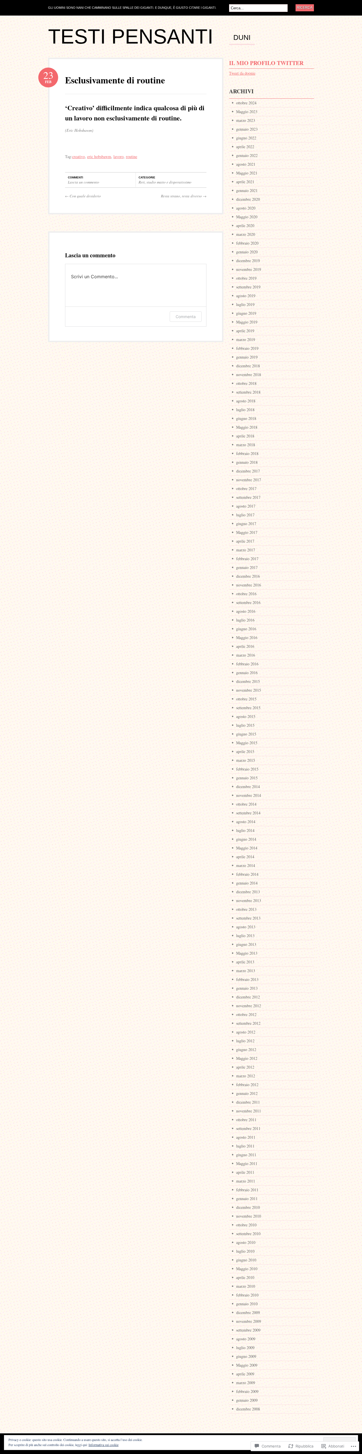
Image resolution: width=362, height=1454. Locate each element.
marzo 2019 (245, 339)
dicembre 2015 (248, 681)
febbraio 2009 (247, 1391)
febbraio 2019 (247, 348)
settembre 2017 (248, 497)
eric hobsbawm (99, 156)
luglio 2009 (245, 1347)
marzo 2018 (245, 444)
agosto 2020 (245, 208)
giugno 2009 (246, 1356)
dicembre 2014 (248, 786)
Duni (242, 37)
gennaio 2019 (247, 357)
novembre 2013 (248, 900)
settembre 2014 (248, 813)
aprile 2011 (245, 1172)
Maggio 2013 (246, 953)
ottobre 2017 (246, 488)
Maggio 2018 (246, 427)
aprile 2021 (245, 181)
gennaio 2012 (247, 1093)
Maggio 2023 (246, 111)
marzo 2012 (245, 1075)
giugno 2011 (246, 1154)
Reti (142, 182)
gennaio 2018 (247, 462)
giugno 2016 (246, 628)
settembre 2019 (248, 287)
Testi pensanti (130, 36)
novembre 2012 (248, 1005)
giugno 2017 (246, 523)
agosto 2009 (245, 1338)
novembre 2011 (248, 1111)
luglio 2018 (245, 409)
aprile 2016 (245, 646)
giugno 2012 (246, 1049)
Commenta (186, 316)
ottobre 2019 (246, 278)
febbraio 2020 (247, 243)
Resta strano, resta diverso (183, 196)
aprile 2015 (245, 751)
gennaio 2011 (247, 1198)
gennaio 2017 (247, 567)
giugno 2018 (246, 418)
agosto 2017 (245, 506)
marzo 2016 (245, 655)
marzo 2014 (245, 865)
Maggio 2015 (246, 742)
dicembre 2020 (248, 199)
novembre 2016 (248, 585)
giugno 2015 (246, 734)
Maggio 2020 (246, 216)
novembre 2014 (248, 795)
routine (131, 156)
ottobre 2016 (246, 593)
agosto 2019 (245, 295)
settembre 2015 (248, 707)
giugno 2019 (246, 313)
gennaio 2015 (247, 777)
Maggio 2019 (246, 322)
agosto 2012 (245, 1032)
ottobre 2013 (246, 909)
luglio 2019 (245, 304)
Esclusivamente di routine (115, 80)
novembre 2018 (248, 374)
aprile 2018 (245, 436)
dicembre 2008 (248, 1409)
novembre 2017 (248, 479)
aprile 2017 (245, 541)
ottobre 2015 (246, 699)
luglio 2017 (245, 514)
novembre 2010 (248, 1216)
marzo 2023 (245, 120)
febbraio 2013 (247, 979)
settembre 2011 (248, 1128)
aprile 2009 (245, 1374)
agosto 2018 (245, 401)
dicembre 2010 (248, 1207)
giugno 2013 (246, 944)
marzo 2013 (245, 970)
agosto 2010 (245, 1242)
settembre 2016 (248, 602)
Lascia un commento (83, 182)
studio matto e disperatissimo (168, 182)
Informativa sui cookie (103, 1444)
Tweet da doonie (242, 73)
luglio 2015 (245, 725)
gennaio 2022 (247, 155)
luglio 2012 (245, 1040)
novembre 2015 (248, 690)
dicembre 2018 (248, 365)
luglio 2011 (245, 1146)
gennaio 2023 (247, 129)
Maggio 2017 (246, 532)
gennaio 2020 (247, 251)
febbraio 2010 (247, 1295)
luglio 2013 (245, 935)
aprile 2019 (245, 330)
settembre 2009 (248, 1330)
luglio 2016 (245, 620)
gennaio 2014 (247, 883)
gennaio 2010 (247, 1303)
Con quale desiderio (83, 196)
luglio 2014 (245, 830)
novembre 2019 (248, 269)
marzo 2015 (245, 760)
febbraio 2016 (247, 663)
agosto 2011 (245, 1137)
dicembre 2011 (248, 1102)
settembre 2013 (248, 918)
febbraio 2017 (247, 558)
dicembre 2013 (248, 891)
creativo (78, 156)
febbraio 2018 (247, 453)
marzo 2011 (245, 1181)
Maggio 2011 (246, 1163)
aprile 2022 (245, 146)
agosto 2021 (245, 164)
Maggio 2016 (246, 637)
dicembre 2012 (248, 997)
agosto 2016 (245, 611)
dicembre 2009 (248, 1312)
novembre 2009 (248, 1321)
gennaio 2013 (247, 988)
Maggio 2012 (246, 1058)
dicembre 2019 (248, 260)
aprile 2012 (245, 1067)
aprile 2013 (245, 962)
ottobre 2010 (246, 1225)
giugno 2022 (246, 138)
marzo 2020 (245, 234)
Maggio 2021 (246, 173)
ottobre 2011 (246, 1119)
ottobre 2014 (246, 804)
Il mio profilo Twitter (266, 63)
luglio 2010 (245, 1251)
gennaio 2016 (247, 672)
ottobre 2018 (246, 383)
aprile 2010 (245, 1277)
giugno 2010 (246, 1260)
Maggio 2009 (246, 1365)
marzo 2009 (245, 1382)
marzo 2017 (245, 550)
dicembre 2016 (248, 576)
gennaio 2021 (247, 190)
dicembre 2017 (248, 471)
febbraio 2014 (247, 874)
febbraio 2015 (247, 769)
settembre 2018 (248, 392)
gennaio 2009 (247, 1400)
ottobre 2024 (246, 102)
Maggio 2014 (246, 848)
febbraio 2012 (247, 1084)
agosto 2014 (245, 821)
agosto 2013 (245, 926)
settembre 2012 (248, 1023)
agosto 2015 (245, 716)
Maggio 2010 (246, 1268)
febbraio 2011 (247, 1189)
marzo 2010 (245, 1286)
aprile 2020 (245, 225)
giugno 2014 (246, 839)
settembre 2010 (248, 1233)
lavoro (118, 156)
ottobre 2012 (246, 1014)
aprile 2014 (245, 856)
